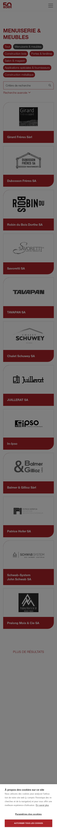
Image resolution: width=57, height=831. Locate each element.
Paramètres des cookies (28, 814)
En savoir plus (42, 805)
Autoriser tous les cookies (28, 823)
